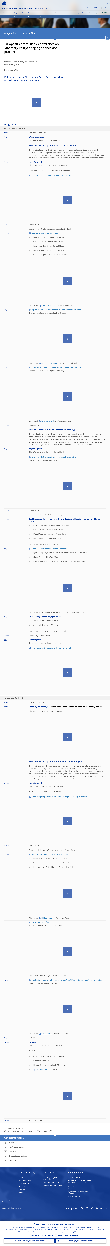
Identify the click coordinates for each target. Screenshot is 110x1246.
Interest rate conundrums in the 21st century (51, 854)
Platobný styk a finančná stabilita (32, 13)
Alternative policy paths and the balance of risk (51, 648)
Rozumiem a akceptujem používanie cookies (29, 1241)
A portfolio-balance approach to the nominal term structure (57, 310)
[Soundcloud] (101, 1208)
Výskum (67, 13)
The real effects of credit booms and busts (49, 549)
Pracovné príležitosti (26, 1180)
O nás (89, 8)
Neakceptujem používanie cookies (81, 1241)
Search (100, 3)
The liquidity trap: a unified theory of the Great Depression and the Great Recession (67, 980)
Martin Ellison (46, 1034)
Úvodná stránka (7, 17)
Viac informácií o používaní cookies (68, 1235)
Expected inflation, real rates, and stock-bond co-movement (56, 367)
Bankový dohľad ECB (98, 13)
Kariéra (105, 8)
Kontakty (22, 1189)
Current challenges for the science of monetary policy (75, 707)
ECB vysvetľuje (24, 1183)
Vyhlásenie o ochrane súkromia (42, 1235)
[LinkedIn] (87, 1208)
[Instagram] (92, 1208)
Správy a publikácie (81, 13)
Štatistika (50, 13)
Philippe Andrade (48, 918)
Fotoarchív (22, 1186)
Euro (59, 13)
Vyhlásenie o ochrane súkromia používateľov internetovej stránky (79, 1182)
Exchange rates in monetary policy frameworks (51, 175)
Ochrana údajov (74, 1177)
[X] (82, 1208)
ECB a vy (97, 8)
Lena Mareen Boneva (49, 363)
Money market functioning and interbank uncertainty (54, 457)
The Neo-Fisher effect (41, 922)
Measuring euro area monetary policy (47, 233)
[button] (104, 3)
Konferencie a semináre (35, 17)
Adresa (21, 1192)
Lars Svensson (41, 1069)
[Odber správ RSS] (106, 1208)
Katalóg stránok (7, 1201)
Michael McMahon (48, 306)
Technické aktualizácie (51, 1182)
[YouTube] (97, 1208)
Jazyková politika (74, 1196)
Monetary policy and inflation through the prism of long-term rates (60, 797)
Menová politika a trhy (10, 13)
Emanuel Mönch (47, 421)
